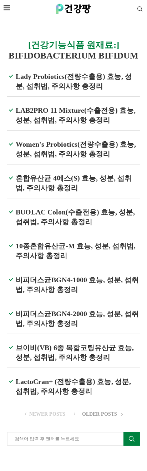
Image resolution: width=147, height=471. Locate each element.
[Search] (139, 9)
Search (131, 439)
